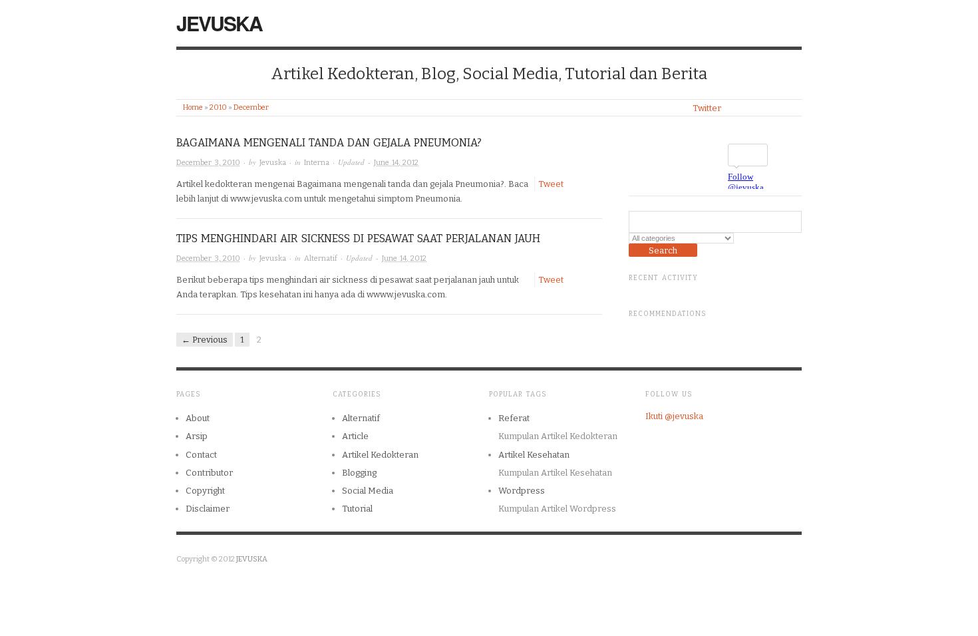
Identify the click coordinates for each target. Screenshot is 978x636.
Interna (316, 162)
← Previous (205, 340)
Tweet (551, 184)
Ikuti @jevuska (674, 416)
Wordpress (521, 491)
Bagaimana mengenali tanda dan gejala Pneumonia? (329, 142)
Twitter (707, 108)
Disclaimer (208, 509)
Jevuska (272, 162)
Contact (201, 455)
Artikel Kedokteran (380, 455)
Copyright (205, 491)
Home (193, 107)
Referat (514, 418)
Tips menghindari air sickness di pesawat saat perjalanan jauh (358, 238)
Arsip (197, 436)
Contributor (209, 473)
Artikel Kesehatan (534, 455)
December (251, 107)
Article (355, 436)
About (198, 418)
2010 (218, 107)
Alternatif (320, 258)
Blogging (359, 473)
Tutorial (357, 509)
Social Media (367, 491)
